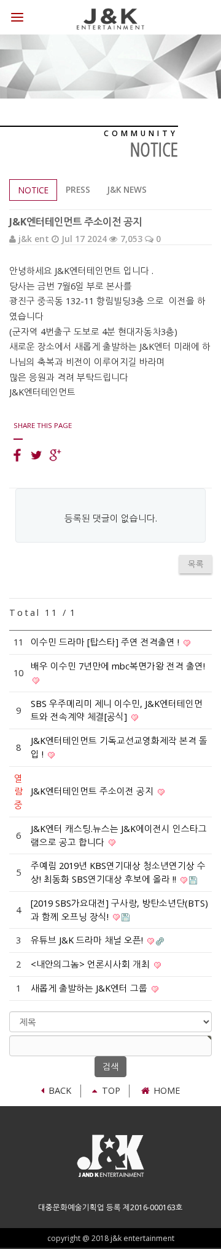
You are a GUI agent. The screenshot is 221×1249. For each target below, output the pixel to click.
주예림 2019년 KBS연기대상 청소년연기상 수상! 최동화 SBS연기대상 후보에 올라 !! (118, 872)
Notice (33, 190)
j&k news (127, 189)
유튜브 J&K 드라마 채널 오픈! (88, 940)
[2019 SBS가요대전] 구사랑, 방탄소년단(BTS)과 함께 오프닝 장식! (119, 910)
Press (78, 189)
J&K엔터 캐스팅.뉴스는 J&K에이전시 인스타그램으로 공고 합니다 (119, 835)
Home (166, 1090)
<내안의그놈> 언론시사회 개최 (91, 964)
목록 (196, 564)
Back (59, 1090)
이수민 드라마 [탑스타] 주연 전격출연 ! (106, 642)
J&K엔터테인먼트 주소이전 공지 (93, 791)
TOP (111, 1090)
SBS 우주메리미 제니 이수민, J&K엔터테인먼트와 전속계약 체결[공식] (117, 710)
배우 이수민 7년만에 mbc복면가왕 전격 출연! (118, 666)
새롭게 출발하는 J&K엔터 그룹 (90, 988)
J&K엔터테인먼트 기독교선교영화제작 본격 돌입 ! (119, 747)
